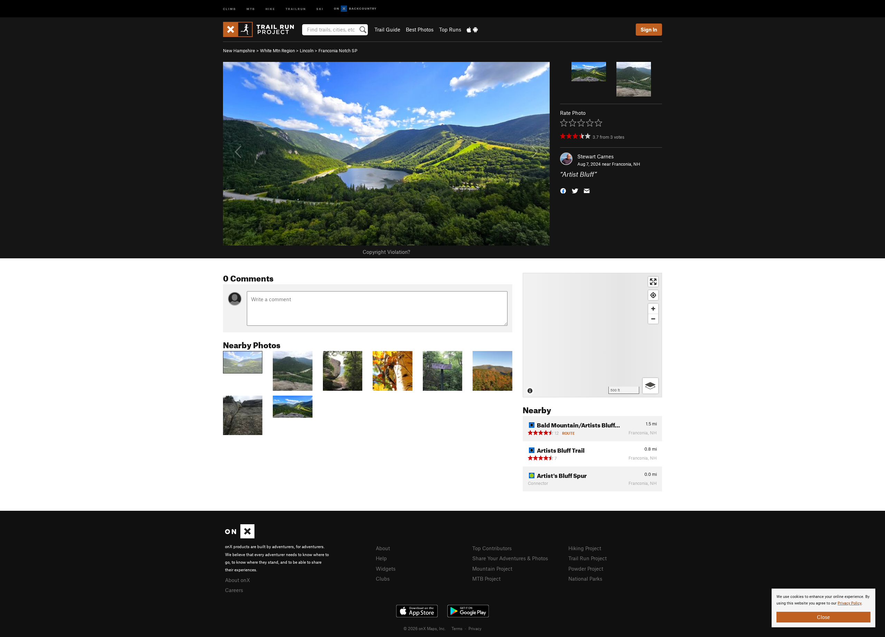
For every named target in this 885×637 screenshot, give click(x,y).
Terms (457, 628)
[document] (823, 607)
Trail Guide (387, 29)
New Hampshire (239, 50)
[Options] (650, 386)
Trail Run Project (587, 558)
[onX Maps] (239, 536)
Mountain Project (492, 568)
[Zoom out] (653, 319)
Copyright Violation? (386, 252)
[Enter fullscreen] (653, 282)
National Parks (585, 578)
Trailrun (296, 8)
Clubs (383, 578)
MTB (250, 8)
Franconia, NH (626, 164)
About (383, 548)
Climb (229, 8)
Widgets (385, 568)
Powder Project (585, 568)
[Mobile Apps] (472, 29)
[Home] (262, 29)
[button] (563, 190)
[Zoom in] (653, 309)
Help (381, 558)
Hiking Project (584, 548)
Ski (320, 8)
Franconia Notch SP (337, 50)
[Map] (592, 335)
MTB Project (486, 578)
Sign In (649, 29)
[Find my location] (653, 295)
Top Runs (450, 29)
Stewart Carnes (595, 156)
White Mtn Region (277, 50)
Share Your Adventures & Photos (510, 558)
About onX (237, 580)
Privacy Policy (849, 603)
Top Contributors (492, 548)
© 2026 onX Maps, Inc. (424, 628)
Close (823, 617)
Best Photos (420, 29)
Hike (270, 8)
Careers (234, 590)
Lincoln (307, 50)
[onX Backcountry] (355, 9)
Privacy (475, 628)
